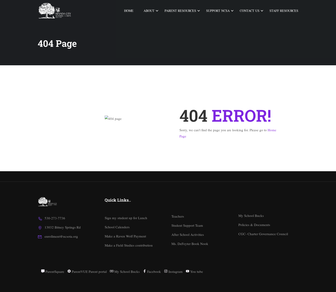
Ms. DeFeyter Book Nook (189, 243)
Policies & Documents (254, 224)
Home (128, 10)
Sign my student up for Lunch (126, 218)
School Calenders (117, 227)
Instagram (175, 271)
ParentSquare (54, 271)
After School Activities (187, 234)
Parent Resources (180, 10)
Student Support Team (187, 225)
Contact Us (249, 10)
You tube (196, 271)
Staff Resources (283, 10)
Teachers (177, 216)
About (149, 10)
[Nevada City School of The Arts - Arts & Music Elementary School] (55, 10)
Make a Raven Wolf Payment (125, 236)
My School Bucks (251, 215)
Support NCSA (218, 10)
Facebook (153, 271)
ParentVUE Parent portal (89, 271)
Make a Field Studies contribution (129, 245)
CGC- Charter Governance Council (263, 233)
